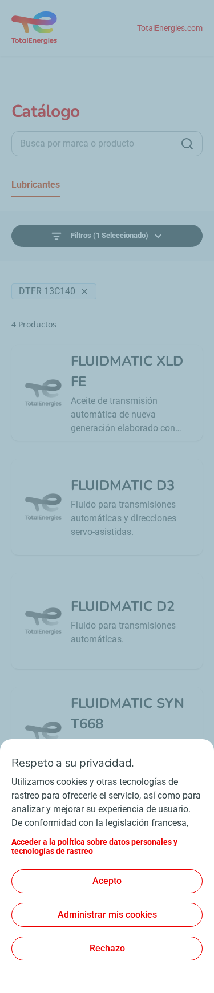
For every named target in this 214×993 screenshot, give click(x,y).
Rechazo (107, 948)
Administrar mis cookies (107, 914)
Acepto (107, 881)
